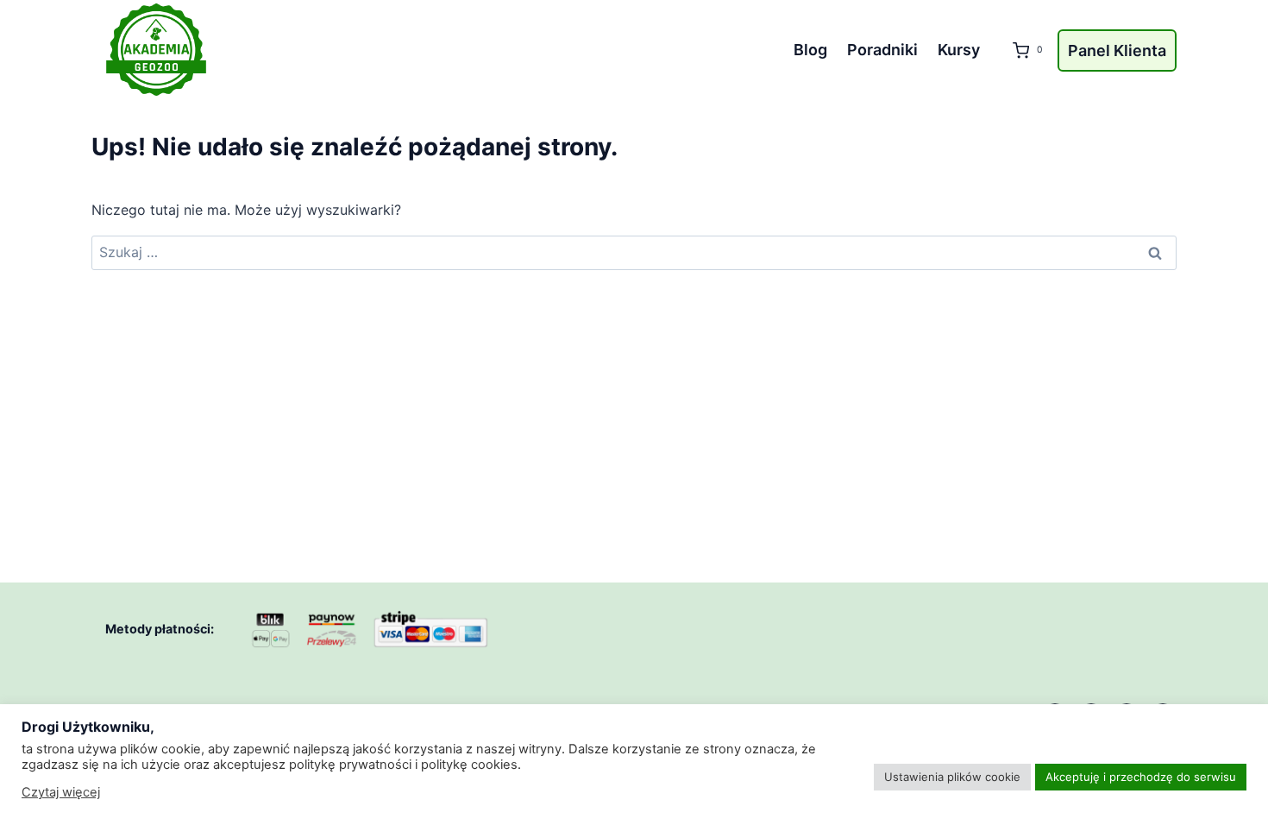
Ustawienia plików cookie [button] (952, 777)
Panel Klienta (1117, 50)
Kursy (959, 50)
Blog (810, 50)
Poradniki (882, 50)
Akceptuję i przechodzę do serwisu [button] (1140, 777)
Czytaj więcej (61, 792)
